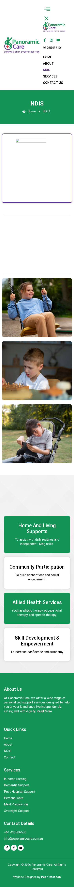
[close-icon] (46, 19)
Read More (44, 711)
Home (47, 57)
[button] (54, 64)
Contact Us (53, 83)
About (48, 63)
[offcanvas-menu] (47, 10)
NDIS (46, 70)
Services (50, 76)
